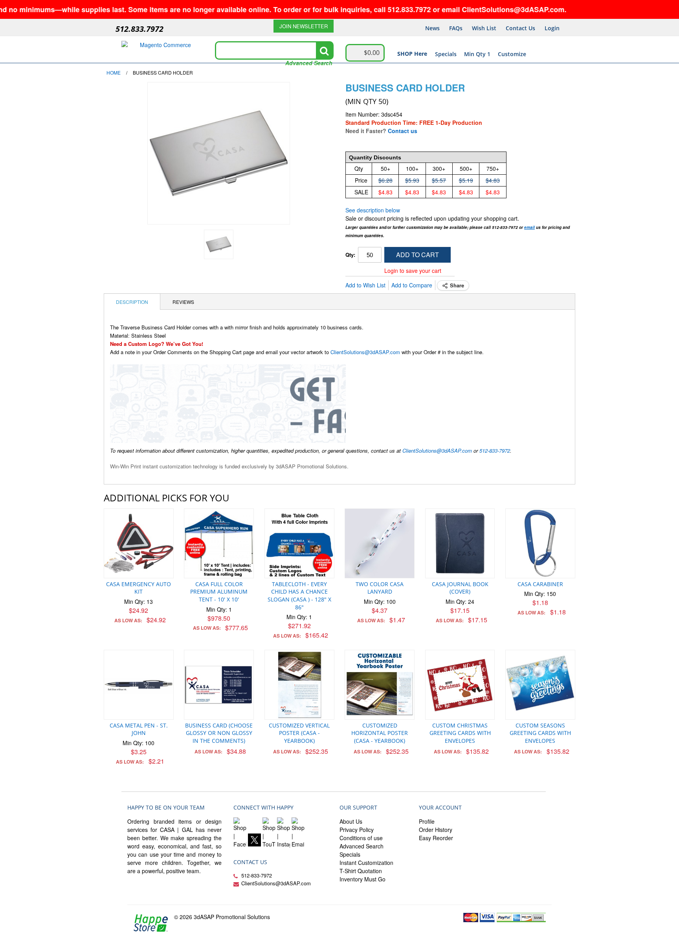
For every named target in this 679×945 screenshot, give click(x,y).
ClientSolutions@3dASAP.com (365, 352)
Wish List (484, 28)
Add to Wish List (365, 285)
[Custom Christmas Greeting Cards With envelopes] (460, 685)
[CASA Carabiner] (540, 543)
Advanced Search (308, 63)
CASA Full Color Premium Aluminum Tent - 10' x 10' (219, 591)
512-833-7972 (494, 450)
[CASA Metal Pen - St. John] (139, 685)
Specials (446, 54)
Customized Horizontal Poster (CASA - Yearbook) (379, 733)
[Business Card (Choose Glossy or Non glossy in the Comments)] (219, 685)
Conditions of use (361, 838)
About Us (351, 821)
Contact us (402, 131)
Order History (435, 830)
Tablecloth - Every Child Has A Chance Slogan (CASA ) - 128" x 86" (299, 595)
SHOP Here (412, 53)
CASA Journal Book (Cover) (460, 588)
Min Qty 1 (477, 54)
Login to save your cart (412, 270)
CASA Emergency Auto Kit (138, 588)
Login (552, 28)
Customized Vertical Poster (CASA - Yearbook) (299, 733)
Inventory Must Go (362, 879)
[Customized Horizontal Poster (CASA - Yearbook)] (380, 685)
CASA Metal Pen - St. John (139, 729)
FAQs (455, 28)
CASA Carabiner (540, 584)
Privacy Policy (357, 830)
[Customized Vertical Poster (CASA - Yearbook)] (299, 685)
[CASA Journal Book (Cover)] (460, 543)
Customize (512, 54)
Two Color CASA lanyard (380, 588)
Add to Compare (411, 285)
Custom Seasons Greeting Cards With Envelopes (540, 733)
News (432, 28)
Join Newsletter (303, 26)
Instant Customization (366, 862)
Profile (427, 821)
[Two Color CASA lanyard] (380, 543)
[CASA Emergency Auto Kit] (139, 543)
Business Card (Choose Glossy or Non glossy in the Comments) (219, 733)
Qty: (350, 254)
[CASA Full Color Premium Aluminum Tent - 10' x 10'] (219, 543)
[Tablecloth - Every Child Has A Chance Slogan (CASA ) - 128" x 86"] (299, 543)
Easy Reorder (436, 838)
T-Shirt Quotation (361, 871)
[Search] (324, 50)
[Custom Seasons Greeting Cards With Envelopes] (540, 685)
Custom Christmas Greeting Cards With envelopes (460, 733)
